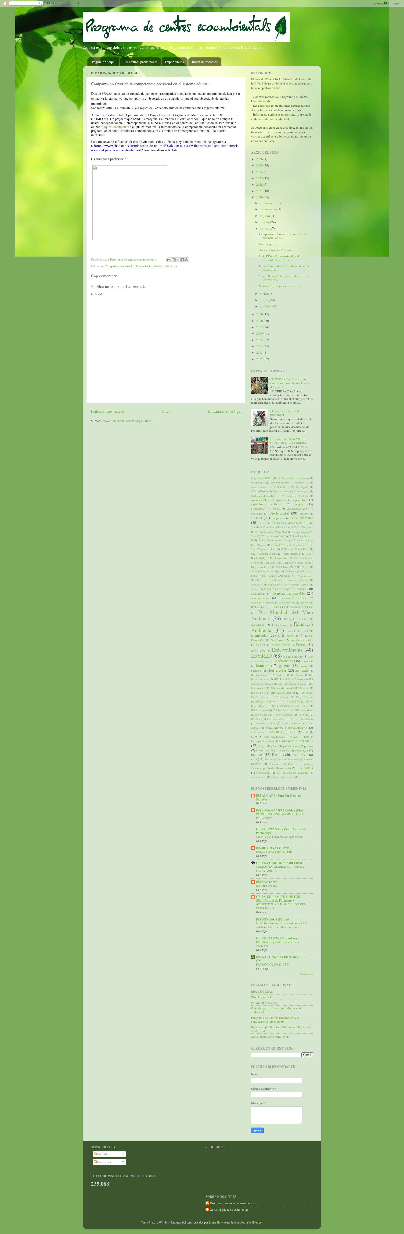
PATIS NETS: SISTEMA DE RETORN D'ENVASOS (280, 816)
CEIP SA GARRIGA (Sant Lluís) (279, 862)
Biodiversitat (279, 513)
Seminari (269, 759)
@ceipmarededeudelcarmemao (293, 478)
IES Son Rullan (275, 719)
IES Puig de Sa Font (302, 697)
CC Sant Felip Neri (302, 527)
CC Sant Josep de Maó (272, 536)
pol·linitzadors (291, 746)
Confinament (258, 593)
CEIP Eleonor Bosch (278, 558)
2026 (259, 159)
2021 (259, 191)
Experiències (174, 61)
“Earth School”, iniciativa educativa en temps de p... (284, 278)
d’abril (265, 294)
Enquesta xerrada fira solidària (274, 852)
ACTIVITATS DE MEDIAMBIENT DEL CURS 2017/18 (281, 906)
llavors (298, 723)
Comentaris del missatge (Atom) (131, 421)
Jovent (285, 723)
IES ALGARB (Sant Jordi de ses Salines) (278, 797)
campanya (277, 518)
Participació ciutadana (296, 741)
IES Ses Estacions (283, 714)
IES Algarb (301, 670)
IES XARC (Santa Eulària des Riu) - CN (281, 959)
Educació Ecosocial (297, 631)
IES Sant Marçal (282, 710)
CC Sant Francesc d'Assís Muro (271, 531)
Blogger (257, 1222)
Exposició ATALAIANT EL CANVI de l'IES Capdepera (288, 441)
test (278, 772)
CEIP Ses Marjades (302, 576)
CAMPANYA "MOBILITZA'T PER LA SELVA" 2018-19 (280, 868)
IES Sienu (303, 714)
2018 (259, 321)
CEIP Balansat (291, 553)
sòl (272, 768)
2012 (259, 359)
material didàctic (296, 728)
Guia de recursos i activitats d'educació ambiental (276, 1010)
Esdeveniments (287, 649)
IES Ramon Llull (291, 701)
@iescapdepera (259, 491)
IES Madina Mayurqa (278, 688)
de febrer (266, 306)
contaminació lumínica (262, 602)
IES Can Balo (258, 675)
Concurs (301, 589)
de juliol (265, 216)
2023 (259, 178)
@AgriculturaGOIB (261, 478)
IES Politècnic (278, 697)
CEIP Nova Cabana (293, 562)
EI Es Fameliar (288, 635)
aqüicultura (256, 513)
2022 (259, 184)
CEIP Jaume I (271, 562)
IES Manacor (302, 688)
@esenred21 (281, 487)
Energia (301, 644)
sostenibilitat (304, 768)
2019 (259, 314)
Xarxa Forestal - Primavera (276, 250)
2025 (259, 165)
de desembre (268, 203)
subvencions (264, 772)
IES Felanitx (297, 675)
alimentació (258, 509)
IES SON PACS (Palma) (272, 919)
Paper (306, 736)
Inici (166, 411)
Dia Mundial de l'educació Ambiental (292, 607)
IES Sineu (256, 719)
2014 (259, 346)
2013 (259, 352)
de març (265, 300)
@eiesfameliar (258, 487)
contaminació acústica (293, 598)
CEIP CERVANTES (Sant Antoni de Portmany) (281, 831)
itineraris (260, 723)
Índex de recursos (205, 61)
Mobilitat (276, 732)
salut (254, 759)
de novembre (269, 209)
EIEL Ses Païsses (274, 640)
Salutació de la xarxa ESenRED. (279, 286)
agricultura (300, 500)
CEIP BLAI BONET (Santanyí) (277, 938)
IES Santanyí (262, 714)
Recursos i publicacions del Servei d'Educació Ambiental (280, 1029)
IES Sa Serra (302, 706)
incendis (308, 719)
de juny (265, 222)
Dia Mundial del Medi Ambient (282, 615)
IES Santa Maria (304, 710)
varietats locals (258, 777)
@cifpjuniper (257, 482)
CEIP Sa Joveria (287, 571)
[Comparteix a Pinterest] (186, 259)
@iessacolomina (281, 491)
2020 (259, 197)
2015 (259, 340)
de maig (265, 228)
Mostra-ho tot (306, 974)
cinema (254, 589)
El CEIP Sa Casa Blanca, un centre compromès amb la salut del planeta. (290, 383)
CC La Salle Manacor (284, 523)
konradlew (216, 1222)
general (284, 665)
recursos (257, 754)
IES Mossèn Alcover (283, 692)
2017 (259, 327)
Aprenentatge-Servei (297, 509)
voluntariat (276, 777)
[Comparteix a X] (177, 259)
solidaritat (285, 768)
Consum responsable (289, 593)
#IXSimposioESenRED (263, 495)
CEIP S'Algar (301, 567)
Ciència (271, 584)
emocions (261, 644)
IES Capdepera (278, 675)
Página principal (103, 61)
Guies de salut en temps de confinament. (280, 837)
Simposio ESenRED (281, 763)
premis (308, 746)
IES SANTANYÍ (267, 881)
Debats (259, 607)
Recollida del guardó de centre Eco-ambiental (277, 944)
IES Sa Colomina (279, 706)
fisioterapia (307, 661)
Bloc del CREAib (262, 991)
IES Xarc (294, 719)
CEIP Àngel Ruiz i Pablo (295, 549)
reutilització (300, 755)
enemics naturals (281, 644)
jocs (273, 723)
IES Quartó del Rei (265, 701)
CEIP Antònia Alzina (264, 553)
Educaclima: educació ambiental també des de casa (284, 268)
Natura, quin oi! (269, 244)
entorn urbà (258, 650)
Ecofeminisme (279, 625)
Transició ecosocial (297, 772)
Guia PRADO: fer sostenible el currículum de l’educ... (279, 258)
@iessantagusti (301, 491)
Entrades (102, 1154)
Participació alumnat (262, 741)
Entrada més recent (107, 411)
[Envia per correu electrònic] (168, 259)
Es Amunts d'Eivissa (264, 1003)
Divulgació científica (295, 619)
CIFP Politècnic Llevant (295, 584)
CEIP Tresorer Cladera (268, 580)
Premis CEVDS (264, 750)
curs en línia (306, 602)
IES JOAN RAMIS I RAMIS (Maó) (280, 810)
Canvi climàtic (301, 517)
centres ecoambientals (297, 580)
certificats (256, 584)
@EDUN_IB (301, 482)
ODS (254, 736)
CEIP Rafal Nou (278, 567)
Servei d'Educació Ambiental (270, 1036)
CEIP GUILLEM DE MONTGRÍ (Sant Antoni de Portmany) (279, 898)
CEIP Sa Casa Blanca (262, 571)
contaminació (260, 598)
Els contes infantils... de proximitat (285, 413)
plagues (262, 746)
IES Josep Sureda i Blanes (291, 683)
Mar (277, 728)
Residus (278, 754)
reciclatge (301, 750)
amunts (277, 509)
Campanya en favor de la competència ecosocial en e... (283, 236)
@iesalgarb (301, 487)
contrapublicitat (287, 602)
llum (267, 728)
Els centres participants (140, 61)
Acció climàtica (260, 500)
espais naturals (292, 656)
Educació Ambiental (149, 266)
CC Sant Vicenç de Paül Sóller (287, 544)
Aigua (299, 504)
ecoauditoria (257, 625)
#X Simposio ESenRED (294, 495)
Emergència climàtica (301, 640)
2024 (259, 172)
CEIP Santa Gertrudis (274, 576)
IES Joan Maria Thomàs (288, 679)
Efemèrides (259, 635)
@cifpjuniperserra (280, 482)
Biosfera (303, 513)
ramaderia (284, 750)
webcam (290, 777)
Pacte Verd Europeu (273, 736)
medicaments (257, 732)
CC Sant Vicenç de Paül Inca (273, 540)
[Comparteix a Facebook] (182, 259)
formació (262, 665)
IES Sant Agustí (259, 710)
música (292, 732)
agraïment (281, 500)
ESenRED (170, 266)
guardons (256, 670)
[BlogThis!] (173, 259)
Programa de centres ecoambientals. (233, 1203)
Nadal (306, 732)
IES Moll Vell (258, 692)
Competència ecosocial (119, 266)
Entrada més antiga (224, 411)
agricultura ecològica (266, 504)
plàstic (274, 746)
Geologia (304, 666)
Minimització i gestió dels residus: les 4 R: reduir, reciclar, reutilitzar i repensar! (282, 925)
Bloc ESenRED (261, 997)
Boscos (256, 517)
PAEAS (293, 736)
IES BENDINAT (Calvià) (273, 848)
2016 (259, 333)
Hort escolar (276, 670)
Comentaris (104, 1162)
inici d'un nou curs (267, 885)
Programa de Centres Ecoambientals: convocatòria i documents (275, 1019)
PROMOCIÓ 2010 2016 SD (272, 964)
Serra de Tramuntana (288, 759)
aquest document (115, 126)
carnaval (263, 523)
